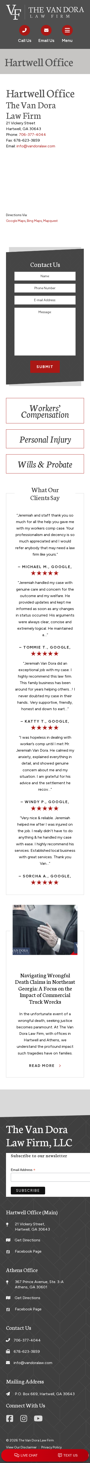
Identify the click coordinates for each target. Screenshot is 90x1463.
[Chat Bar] (45, 1455)
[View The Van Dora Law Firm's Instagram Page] (24, 1420)
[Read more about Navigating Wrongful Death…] (45, 930)
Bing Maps (34, 221)
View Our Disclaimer (21, 1447)
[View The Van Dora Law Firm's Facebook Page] (10, 1420)
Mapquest (50, 221)
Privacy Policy (51, 1447)
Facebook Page (28, 1251)
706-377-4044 (32, 134)
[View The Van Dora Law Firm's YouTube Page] (38, 1420)
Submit (45, 366)
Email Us (46, 40)
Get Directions (27, 1240)
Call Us (24, 40)
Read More (42, 1065)
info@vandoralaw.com (36, 146)
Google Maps (15, 221)
